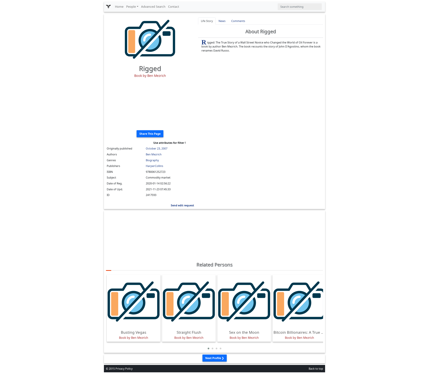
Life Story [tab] (207, 21)
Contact (173, 7)
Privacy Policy (124, 368)
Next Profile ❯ (214, 358)
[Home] (108, 6)
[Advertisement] (150, 104)
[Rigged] (150, 39)
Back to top (316, 368)
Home (119, 7)
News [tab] (222, 21)
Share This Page (150, 134)
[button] (208, 348)
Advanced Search (153, 7)
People (131, 7)
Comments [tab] (238, 21)
